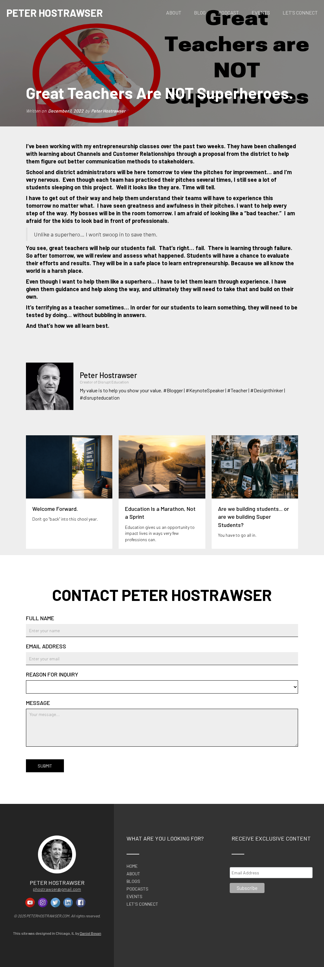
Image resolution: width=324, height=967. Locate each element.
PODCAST (228, 12)
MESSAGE (38, 703)
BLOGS (133, 881)
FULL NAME (40, 618)
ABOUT (173, 12)
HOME (132, 866)
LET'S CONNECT (300, 12)
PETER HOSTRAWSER (54, 13)
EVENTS (261, 12)
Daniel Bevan (90, 933)
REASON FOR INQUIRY (52, 674)
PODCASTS (137, 889)
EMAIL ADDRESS (46, 646)
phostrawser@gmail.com (57, 889)
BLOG (200, 12)
